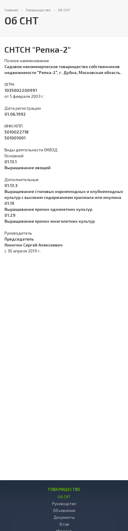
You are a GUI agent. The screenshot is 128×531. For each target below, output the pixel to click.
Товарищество (64, 489)
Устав (64, 524)
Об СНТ (64, 496)
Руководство (64, 503)
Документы (64, 517)
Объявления (64, 510)
